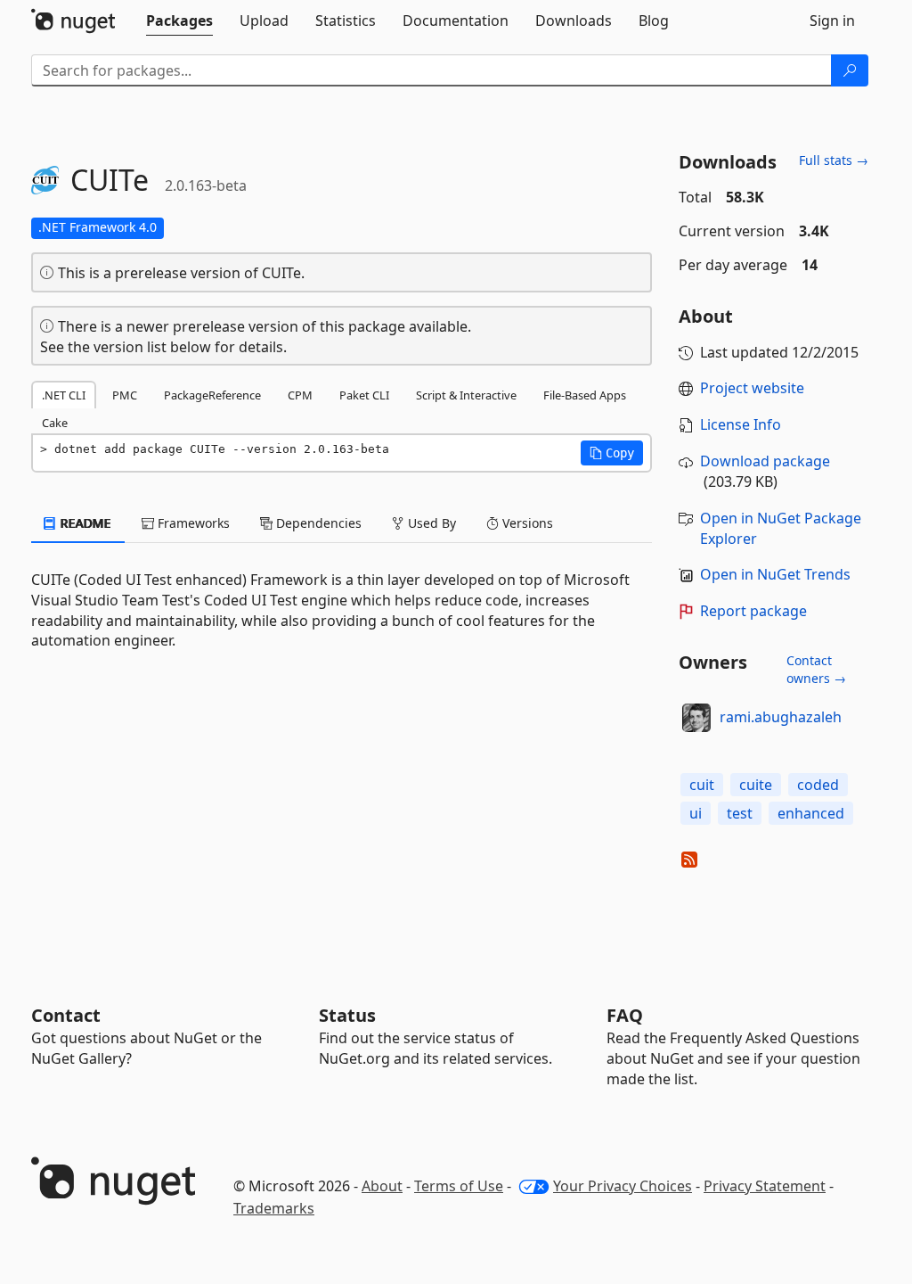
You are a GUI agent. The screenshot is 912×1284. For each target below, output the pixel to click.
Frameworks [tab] (192, 522)
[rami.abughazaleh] (696, 718)
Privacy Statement (765, 1186)
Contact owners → (816, 669)
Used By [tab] (430, 522)
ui (695, 813)
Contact (66, 1015)
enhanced (811, 813)
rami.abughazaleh (781, 717)
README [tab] (84, 522)
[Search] (849, 70)
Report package (753, 611)
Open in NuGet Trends (775, 574)
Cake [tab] (55, 423)
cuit (701, 784)
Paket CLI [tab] (364, 395)
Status (347, 1015)
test (740, 813)
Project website (752, 388)
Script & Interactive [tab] (466, 395)
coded (818, 784)
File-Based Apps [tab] (584, 395)
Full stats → (833, 160)
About (382, 1186)
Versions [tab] (526, 522)
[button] (612, 452)
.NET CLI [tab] (64, 395)
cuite (755, 784)
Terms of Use (458, 1186)
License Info (740, 424)
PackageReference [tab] (212, 395)
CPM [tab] (300, 395)
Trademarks (273, 1208)
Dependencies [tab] (317, 522)
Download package (765, 461)
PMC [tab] (124, 395)
